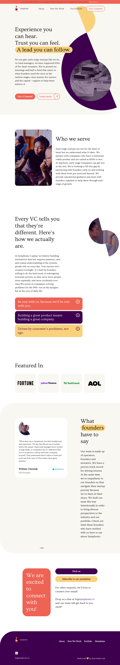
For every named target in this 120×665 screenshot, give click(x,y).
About (41, 8)
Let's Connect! (95, 8)
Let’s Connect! (25, 96)
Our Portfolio (76, 8)
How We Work (57, 8)
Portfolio (88, 641)
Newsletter (100, 641)
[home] (21, 9)
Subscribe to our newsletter (76, 579)
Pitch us (76, 571)
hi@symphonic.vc (85, 599)
